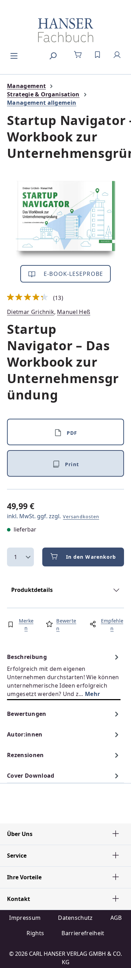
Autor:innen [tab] (25, 734)
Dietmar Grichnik (30, 312)
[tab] (64, 675)
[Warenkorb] (78, 55)
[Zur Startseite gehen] (65, 30)
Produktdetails (32, 590)
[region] (65, 220)
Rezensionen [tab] (25, 755)
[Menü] (14, 55)
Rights (35, 933)
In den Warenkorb (91, 556)
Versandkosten (81, 516)
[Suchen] (53, 55)
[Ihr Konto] (117, 55)
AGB (116, 918)
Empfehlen (112, 624)
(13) (35, 298)
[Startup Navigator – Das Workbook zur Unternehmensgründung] (65, 220)
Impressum (25, 918)
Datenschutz (75, 918)
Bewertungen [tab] (26, 714)
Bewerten (66, 624)
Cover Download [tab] (30, 775)
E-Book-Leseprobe (72, 274)
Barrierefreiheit (82, 933)
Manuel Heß (73, 312)
